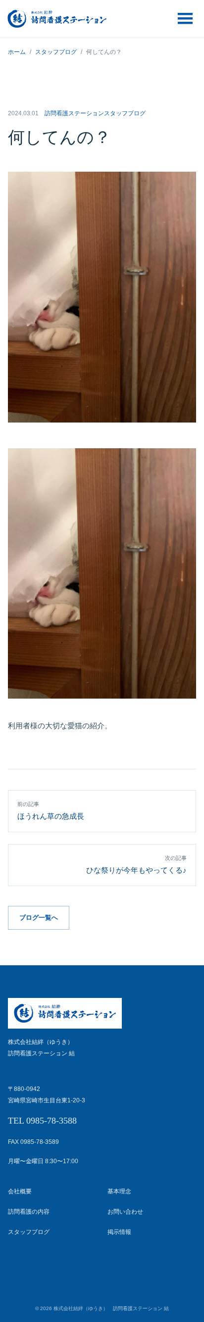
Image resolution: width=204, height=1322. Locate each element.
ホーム (17, 51)
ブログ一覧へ (38, 917)
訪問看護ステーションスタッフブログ (95, 113)
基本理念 (119, 1191)
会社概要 (20, 1191)
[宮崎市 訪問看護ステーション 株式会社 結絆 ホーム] (56, 19)
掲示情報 (119, 1231)
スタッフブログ (56, 51)
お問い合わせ (125, 1211)
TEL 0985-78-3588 (42, 1121)
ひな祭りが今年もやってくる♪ (136, 864)
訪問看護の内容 (29, 1211)
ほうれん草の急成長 (50, 810)
